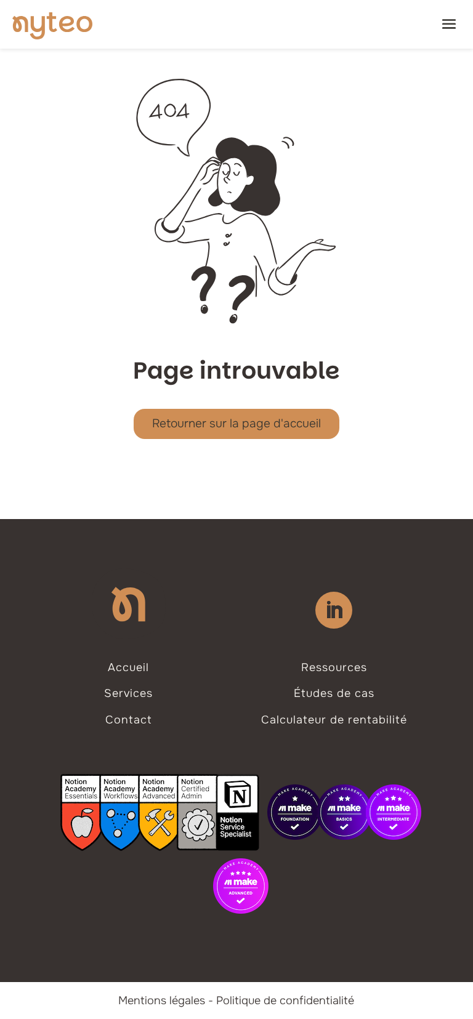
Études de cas (334, 693)
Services (128, 693)
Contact (128, 720)
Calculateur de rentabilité (334, 720)
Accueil (128, 667)
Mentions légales (161, 1000)
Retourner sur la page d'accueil (236, 423)
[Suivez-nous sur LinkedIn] (333, 610)
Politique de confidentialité (285, 1000)
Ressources (334, 667)
